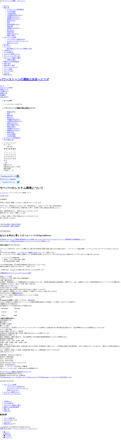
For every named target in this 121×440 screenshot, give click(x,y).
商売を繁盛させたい (13, 24)
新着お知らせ (8, 74)
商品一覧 (6, 7)
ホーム (2, 85)
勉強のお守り (11, 20)
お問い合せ (7, 63)
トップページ (4, 193)
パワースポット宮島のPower (16, 39)
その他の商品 (11, 13)
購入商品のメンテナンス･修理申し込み (19, 48)
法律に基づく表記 (9, 65)
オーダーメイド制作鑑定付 (12, 138)
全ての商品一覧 (8, 139)
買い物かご (7, 45)
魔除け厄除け (11, 35)
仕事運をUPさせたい (13, 17)
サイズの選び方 (8, 52)
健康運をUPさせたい (13, 19)
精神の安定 (10, 32)
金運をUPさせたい (13, 33)
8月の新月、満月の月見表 (11, 226)
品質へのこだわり (12, 43)
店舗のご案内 (11, 59)
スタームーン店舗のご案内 (12, 58)
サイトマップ (32, 428)
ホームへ (6, 6)
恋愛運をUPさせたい (13, 28)
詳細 (10, 276)
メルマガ (6, 72)
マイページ (7, 46)
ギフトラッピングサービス (12, 56)
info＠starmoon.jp (10, 364)
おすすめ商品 (11, 11)
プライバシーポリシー (11, 67)
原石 (8, 22)
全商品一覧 (3, 93)
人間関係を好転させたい (15, 15)
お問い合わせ (4, 97)
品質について (4, 89)
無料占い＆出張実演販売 (11, 61)
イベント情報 (8, 69)
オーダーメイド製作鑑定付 (15, 9)
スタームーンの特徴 (10, 37)
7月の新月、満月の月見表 (12, 224)
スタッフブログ (8, 71)
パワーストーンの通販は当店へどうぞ (24, 79)
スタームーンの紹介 (6, 87)
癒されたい (10, 30)
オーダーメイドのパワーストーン (17, 41)
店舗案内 (3, 95)
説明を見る (19, 293)
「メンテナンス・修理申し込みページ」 (30, 252)
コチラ (62, 254)
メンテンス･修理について (12, 54)
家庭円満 (10, 26)
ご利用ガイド (8, 50)
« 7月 (5, 162)
